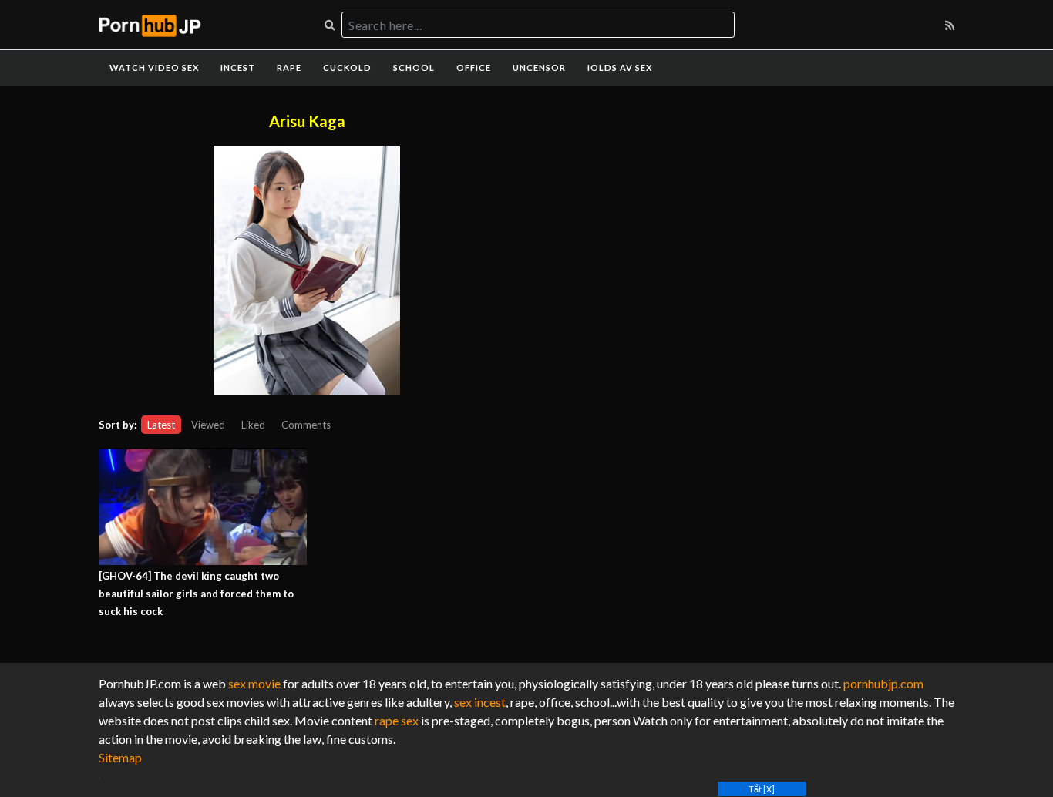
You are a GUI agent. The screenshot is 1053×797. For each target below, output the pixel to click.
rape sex (397, 720)
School (414, 67)
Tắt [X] (762, 789)
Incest (237, 67)
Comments (306, 425)
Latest (161, 425)
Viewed (208, 425)
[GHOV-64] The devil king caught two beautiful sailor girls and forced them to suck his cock (196, 593)
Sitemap (120, 757)
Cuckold (347, 67)
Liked (253, 425)
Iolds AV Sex (619, 67)
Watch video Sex (154, 67)
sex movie (254, 683)
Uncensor (539, 67)
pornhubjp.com (883, 683)
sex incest (480, 701)
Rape (289, 67)
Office (473, 67)
